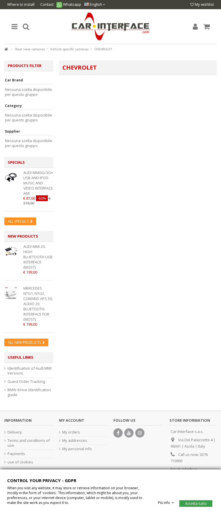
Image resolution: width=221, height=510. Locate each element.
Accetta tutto (196, 503)
